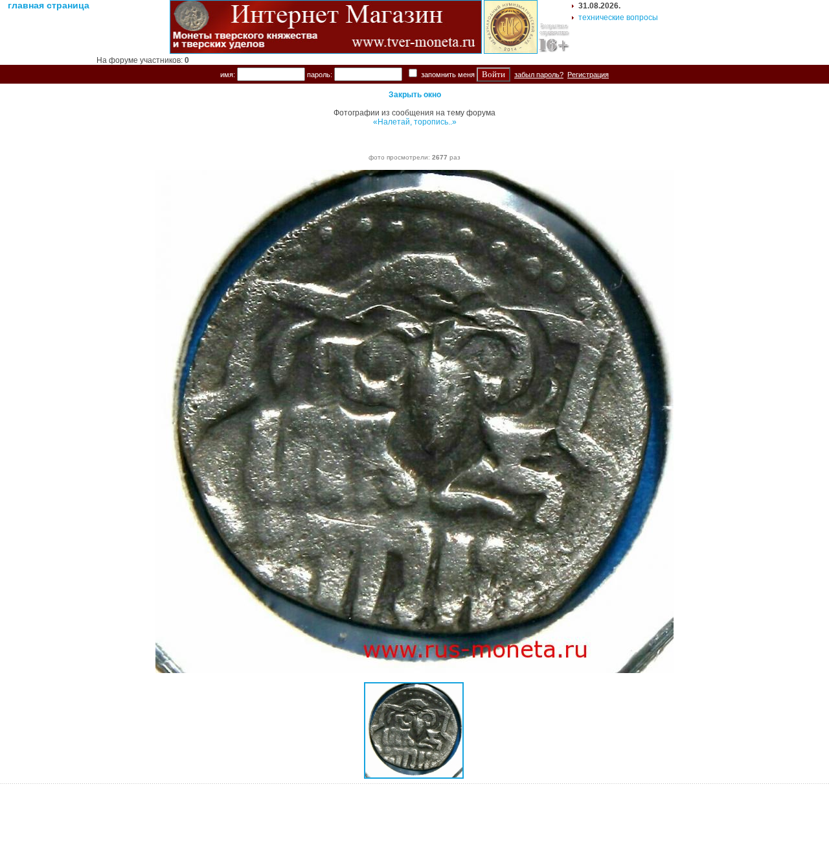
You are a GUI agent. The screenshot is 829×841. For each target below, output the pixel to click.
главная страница (48, 5)
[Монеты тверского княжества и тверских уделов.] (326, 51)
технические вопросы (618, 17)
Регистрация (588, 74)
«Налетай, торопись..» (415, 121)
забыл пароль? (538, 74)
